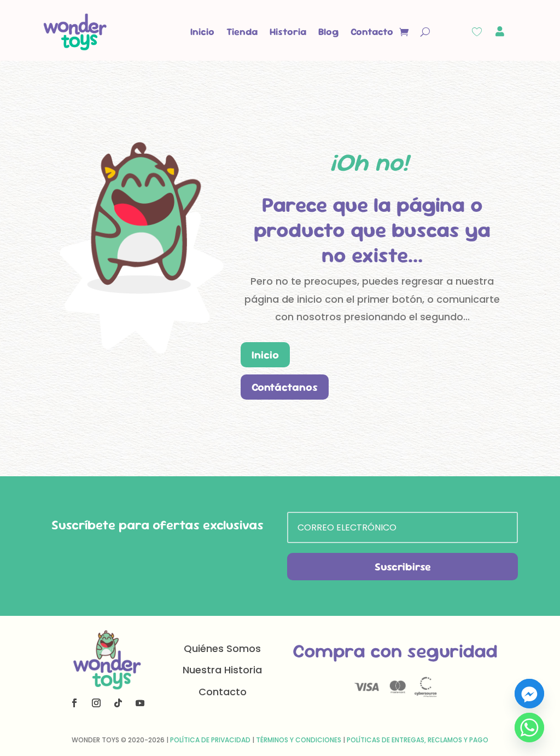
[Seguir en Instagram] (96, 703)
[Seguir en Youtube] (140, 703)
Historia (288, 31)
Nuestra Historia (222, 670)
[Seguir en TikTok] (118, 703)
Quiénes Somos (222, 648)
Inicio (202, 31)
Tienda (242, 31)
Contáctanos (285, 387)
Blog (328, 31)
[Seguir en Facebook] (74, 703)
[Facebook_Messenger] (529, 693)
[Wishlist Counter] (477, 32)
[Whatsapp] (529, 727)
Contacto (372, 31)
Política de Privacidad (210, 740)
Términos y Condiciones (298, 740)
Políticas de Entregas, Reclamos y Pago (417, 740)
